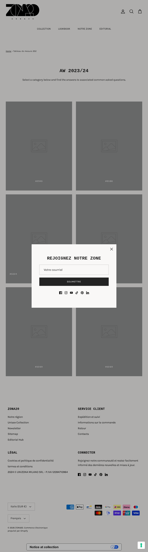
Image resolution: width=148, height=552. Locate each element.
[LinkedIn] (87, 292)
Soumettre (74, 281)
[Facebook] (60, 292)
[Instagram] (66, 292)
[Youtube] (71, 292)
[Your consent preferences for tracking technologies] (141, 545)
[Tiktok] (76, 292)
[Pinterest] (82, 292)
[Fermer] (111, 249)
